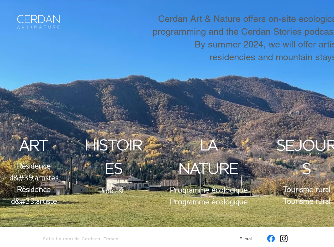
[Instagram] (284, 238)
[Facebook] (271, 238)
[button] (247, 238)
